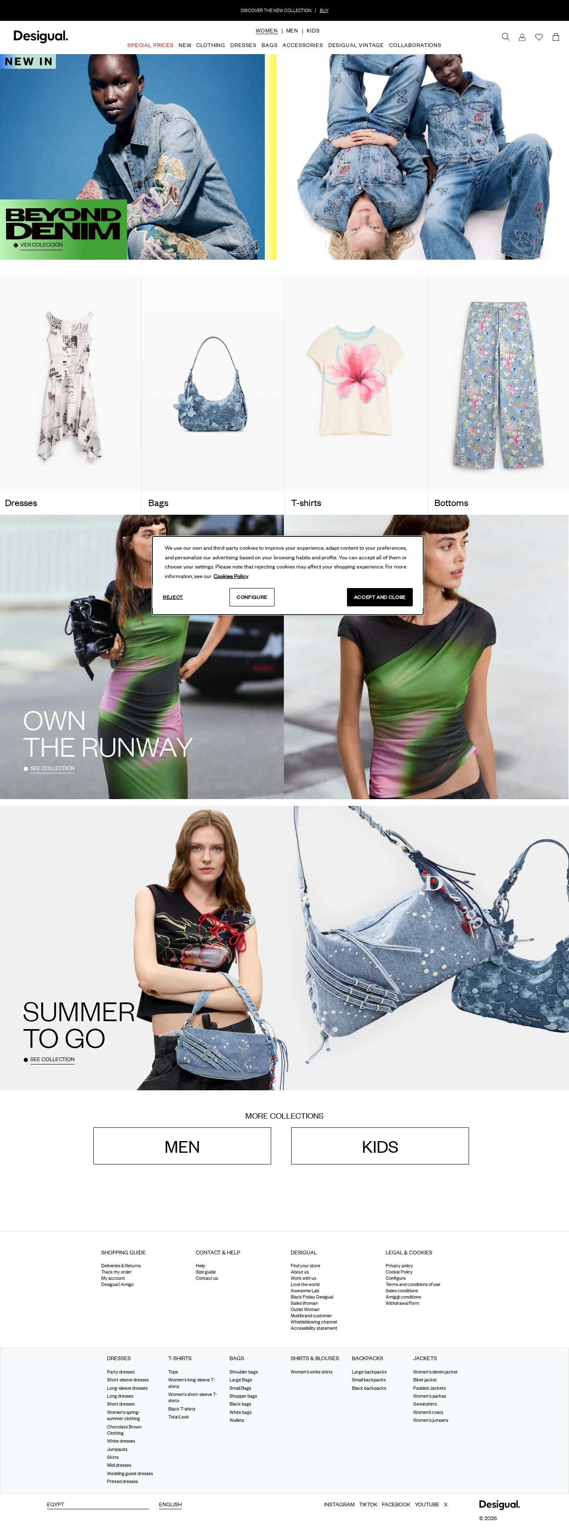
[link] (506, 37)
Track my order (116, 1272)
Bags (237, 1359)
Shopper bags (243, 1396)
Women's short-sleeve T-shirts (192, 1397)
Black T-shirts (181, 1409)
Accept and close (380, 597)
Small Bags (240, 1388)
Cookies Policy (231, 576)
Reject (173, 597)
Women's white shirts (311, 1371)
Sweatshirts (425, 1404)
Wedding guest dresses (130, 1473)
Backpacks (367, 1359)
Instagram (339, 1504)
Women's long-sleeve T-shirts (191, 1382)
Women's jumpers (430, 1420)
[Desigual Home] (39, 41)
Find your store (305, 1266)
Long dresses (120, 1396)
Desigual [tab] (304, 1252)
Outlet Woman (305, 1309)
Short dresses (121, 1404)
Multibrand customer (311, 1316)
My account (113, 1278)
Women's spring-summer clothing (123, 1415)
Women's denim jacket (435, 1371)
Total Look (178, 1416)
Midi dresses (119, 1465)
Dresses (119, 1359)
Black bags (240, 1404)
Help (200, 1266)
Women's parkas (429, 1396)
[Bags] (213, 384)
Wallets (237, 1420)
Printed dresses (122, 1481)
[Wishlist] (539, 37)
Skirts (113, 1457)
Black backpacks (369, 1388)
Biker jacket (425, 1379)
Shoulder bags (244, 1371)
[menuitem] (267, 37)
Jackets (425, 1359)
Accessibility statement (314, 1328)
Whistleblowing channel (314, 1322)
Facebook (396, 1504)
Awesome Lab (305, 1291)
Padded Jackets (429, 1388)
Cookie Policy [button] (399, 1272)
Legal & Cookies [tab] (409, 1252)
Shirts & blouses (315, 1359)
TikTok (368, 1504)
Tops (173, 1371)
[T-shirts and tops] (355, 384)
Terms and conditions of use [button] (413, 1284)
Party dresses (121, 1371)
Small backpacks (369, 1379)
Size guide (206, 1272)
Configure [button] (396, 1278)
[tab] (142, 1255)
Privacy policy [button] (399, 1266)
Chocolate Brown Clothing (124, 1429)
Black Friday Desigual (312, 1297)
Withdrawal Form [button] (402, 1303)
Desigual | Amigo (117, 1284)
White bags (241, 1412)
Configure (252, 597)
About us (300, 1272)
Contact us (207, 1278)
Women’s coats (428, 1412)
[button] (267, 30)
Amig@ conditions (403, 1297)
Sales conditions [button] (402, 1291)
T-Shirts (180, 1359)
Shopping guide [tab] (123, 1252)
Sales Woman (304, 1303)
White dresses (121, 1441)
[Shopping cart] (557, 37)
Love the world (305, 1284)
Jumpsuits (117, 1449)
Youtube (427, 1504)
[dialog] (287, 575)
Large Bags (241, 1379)
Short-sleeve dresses (128, 1379)
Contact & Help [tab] (218, 1252)
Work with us (303, 1278)
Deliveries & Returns (121, 1266)
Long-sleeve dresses (127, 1388)
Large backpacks (369, 1371)
